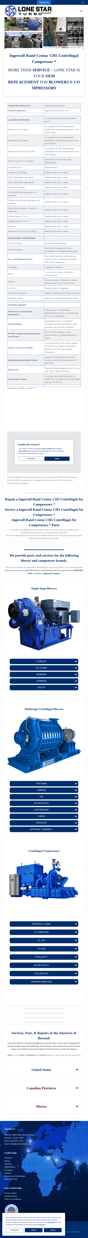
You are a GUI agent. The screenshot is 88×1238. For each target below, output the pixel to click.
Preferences (14, 1230)
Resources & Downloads (14, 1176)
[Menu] (81, 11)
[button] (44, 661)
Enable (57, 458)
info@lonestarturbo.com (20, 1144)
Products (8, 1158)
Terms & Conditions (12, 1199)
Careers (7, 1173)
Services (8, 1164)
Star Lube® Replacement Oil (20, 259)
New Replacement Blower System (22, 360)
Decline (33, 1230)
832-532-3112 (17, 1141)
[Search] (83, 2)
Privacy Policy (10, 1193)
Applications (9, 1167)
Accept (52, 1230)
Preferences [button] (41, 1225)
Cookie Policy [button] (51, 1222)
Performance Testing (17, 379)
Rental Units (13, 370)
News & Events (10, 1179)
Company (8, 1170)
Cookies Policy (10, 1196)
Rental (7, 1161)
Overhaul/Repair (15, 324)
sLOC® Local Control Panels (20, 348)
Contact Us (44, 2)
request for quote (51, 573)
